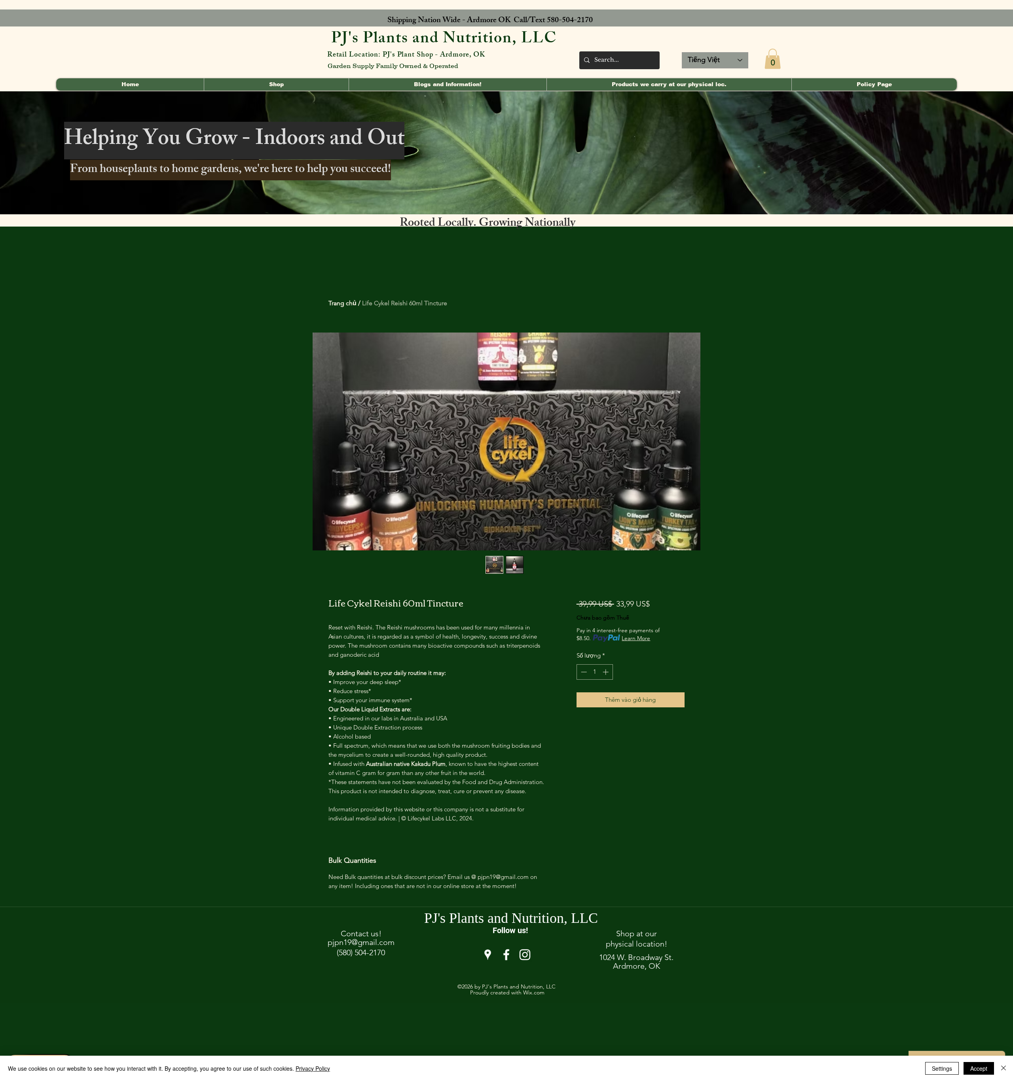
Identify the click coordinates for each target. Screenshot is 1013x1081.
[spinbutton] (594, 672)
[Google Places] (487, 954)
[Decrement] (583, 672)
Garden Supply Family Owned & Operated (393, 65)
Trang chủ (342, 303)
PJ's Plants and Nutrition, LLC (444, 39)
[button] (772, 59)
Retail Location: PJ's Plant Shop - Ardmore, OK (406, 55)
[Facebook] (506, 954)
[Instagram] (525, 954)
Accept (978, 1068)
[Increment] (606, 672)
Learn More (636, 638)
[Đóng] (1003, 1068)
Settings (942, 1068)
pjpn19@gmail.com (361, 942)
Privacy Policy (313, 1068)
